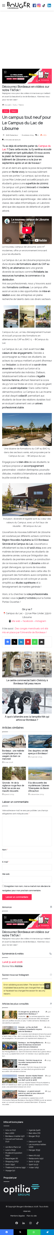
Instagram (39, 5)
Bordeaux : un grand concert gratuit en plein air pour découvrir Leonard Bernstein (31, 1093)
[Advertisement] (27, 40)
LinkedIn (49, 5)
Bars (7, 1133)
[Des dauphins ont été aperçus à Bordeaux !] (40, 741)
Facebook (34, 5)
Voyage (8, 1170)
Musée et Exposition (13, 1153)
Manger (32, 1150)
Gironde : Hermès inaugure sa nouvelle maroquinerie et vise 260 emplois (30, 1062)
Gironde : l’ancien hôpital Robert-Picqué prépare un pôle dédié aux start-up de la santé (30, 1078)
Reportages (10, 1158)
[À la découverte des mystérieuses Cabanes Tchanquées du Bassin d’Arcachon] (40, 773)
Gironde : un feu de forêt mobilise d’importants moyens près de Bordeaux (30, 1029)
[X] (14, 642)
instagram (40, 621)
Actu (15, 105)
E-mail (5, 862)
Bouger (32, 1136)
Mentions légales (17, 1216)
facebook (28, 621)
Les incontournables (37, 1144)
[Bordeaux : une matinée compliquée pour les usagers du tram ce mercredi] (14, 741)
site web (15, 621)
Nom (4, 850)
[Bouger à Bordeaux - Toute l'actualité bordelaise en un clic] (18, 5)
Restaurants (34, 1158)
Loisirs (8, 1150)
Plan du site (32, 1216)
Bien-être (33, 1133)
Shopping (9, 1161)
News (21, 105)
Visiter (31, 1167)
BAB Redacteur (12, 135)
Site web (6, 874)
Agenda (32, 1130)
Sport (31, 1164)
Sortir (31, 1161)
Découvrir (33, 1142)
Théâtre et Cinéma (13, 1167)
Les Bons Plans (11, 1147)
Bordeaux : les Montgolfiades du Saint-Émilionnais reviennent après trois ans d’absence (30, 1045)
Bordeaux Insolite (12, 1136)
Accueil (7, 105)
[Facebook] (8, 642)
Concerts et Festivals (14, 1139)
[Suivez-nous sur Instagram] (47, 986)
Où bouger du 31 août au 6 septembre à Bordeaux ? (28, 1013)
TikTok (44, 5)
